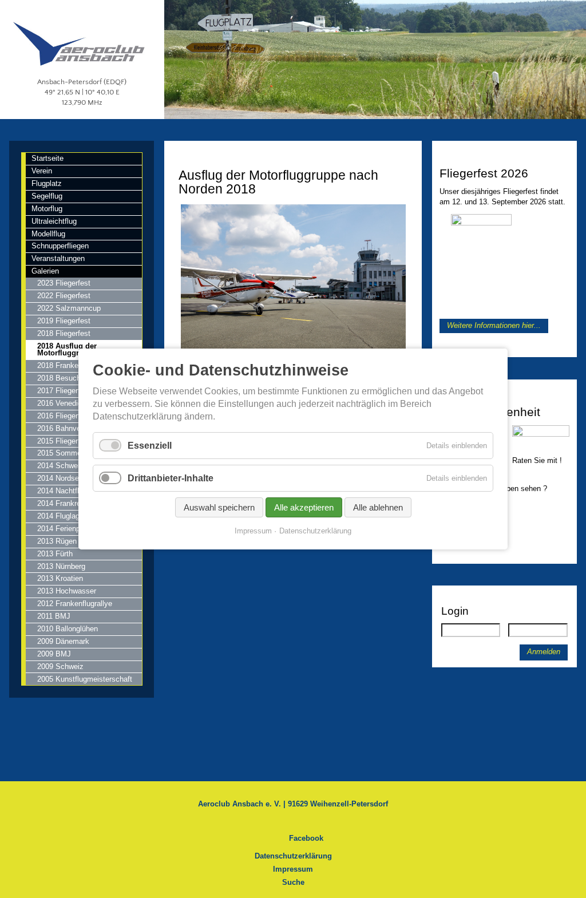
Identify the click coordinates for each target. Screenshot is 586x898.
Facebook (306, 838)
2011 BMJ (53, 616)
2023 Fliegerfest (63, 283)
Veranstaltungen (58, 258)
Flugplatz (46, 183)
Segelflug (46, 196)
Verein (41, 171)
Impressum (293, 869)
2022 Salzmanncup (69, 308)
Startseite (47, 158)
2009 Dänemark (63, 641)
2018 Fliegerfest (63, 333)
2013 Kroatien (60, 578)
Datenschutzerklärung (293, 856)
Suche (293, 882)
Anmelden (543, 652)
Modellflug (48, 234)
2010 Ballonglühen (67, 628)
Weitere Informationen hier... (494, 326)
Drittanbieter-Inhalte (170, 478)
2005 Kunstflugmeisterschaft (84, 679)
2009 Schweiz (60, 666)
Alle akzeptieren (304, 507)
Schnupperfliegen (60, 246)
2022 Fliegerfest (63, 295)
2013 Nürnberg (61, 566)
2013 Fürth (55, 553)
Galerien (45, 271)
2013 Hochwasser (66, 591)
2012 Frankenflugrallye (74, 603)
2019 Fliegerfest (63, 321)
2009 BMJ (54, 654)
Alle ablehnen (378, 507)
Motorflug (46, 208)
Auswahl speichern (219, 507)
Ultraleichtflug (54, 221)
